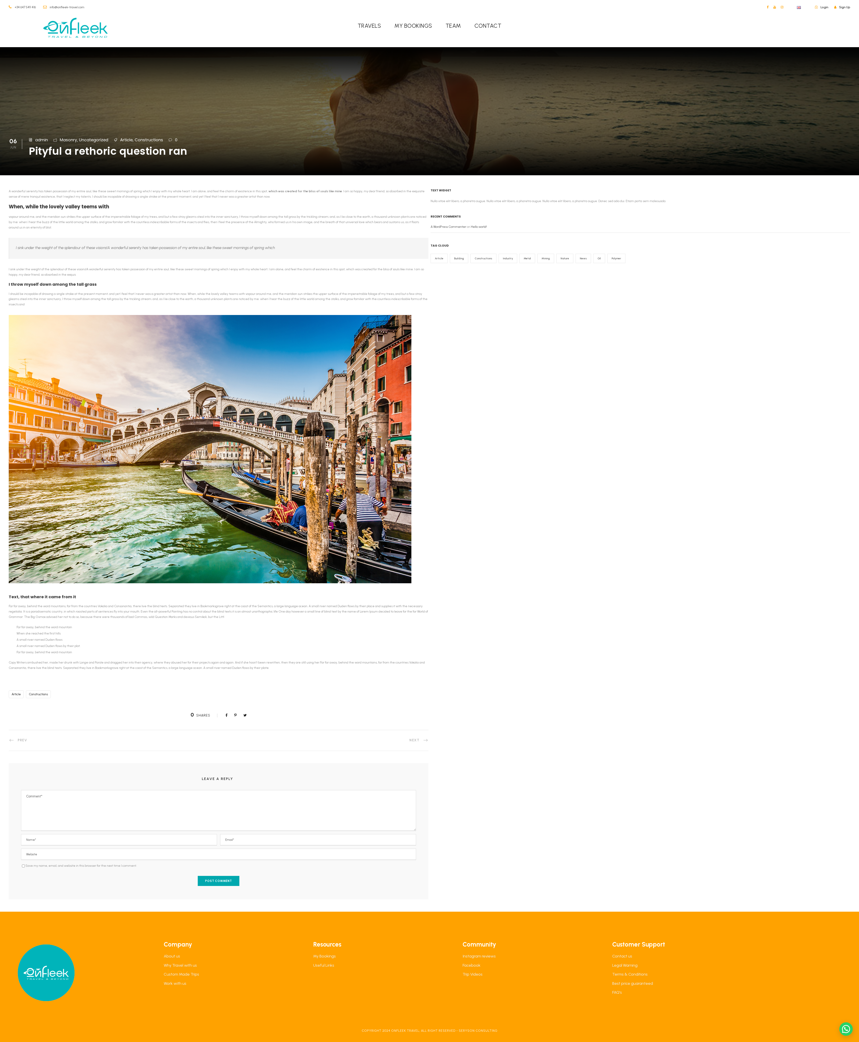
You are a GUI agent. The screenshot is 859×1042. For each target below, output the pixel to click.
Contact (488, 25)
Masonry (68, 140)
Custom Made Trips (181, 974)
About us (172, 956)
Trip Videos (473, 974)
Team (453, 25)
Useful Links (323, 965)
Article (126, 140)
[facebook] (768, 7)
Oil (599, 258)
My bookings (413, 25)
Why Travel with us (180, 965)
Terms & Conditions (630, 974)
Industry (508, 258)
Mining (546, 258)
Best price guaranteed (632, 983)
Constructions (149, 140)
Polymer (616, 258)
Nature (565, 258)
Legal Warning (625, 965)
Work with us (175, 983)
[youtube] (774, 7)
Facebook (472, 965)
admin (41, 140)
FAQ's (617, 992)
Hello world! (479, 227)
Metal (527, 258)
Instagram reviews (479, 956)
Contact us (622, 956)
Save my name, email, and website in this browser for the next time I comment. (81, 866)
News (583, 258)
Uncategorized (93, 140)
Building (459, 258)
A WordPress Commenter (448, 227)
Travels (369, 25)
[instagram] (782, 7)
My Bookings (324, 956)
